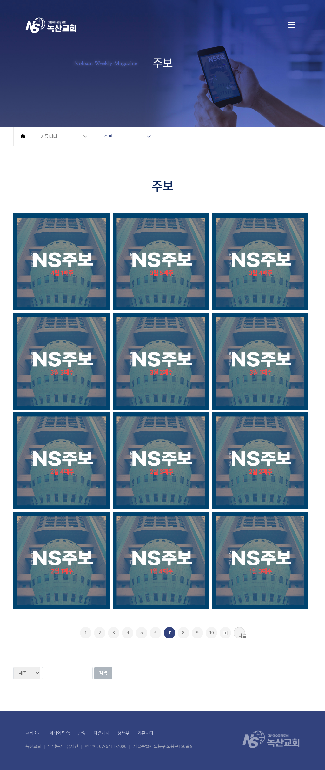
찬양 (82, 733)
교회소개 (33, 733)
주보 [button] (108, 136)
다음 (241, 635)
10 (211, 633)
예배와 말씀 (59, 733)
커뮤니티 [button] (48, 136)
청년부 (123, 733)
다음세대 (101, 733)
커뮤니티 (145, 733)
